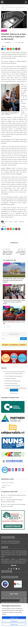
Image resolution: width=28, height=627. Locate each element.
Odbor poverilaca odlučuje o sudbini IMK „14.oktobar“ (8, 252)
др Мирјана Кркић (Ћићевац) (12, 385)
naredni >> (3, 487)
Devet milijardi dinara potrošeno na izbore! (20, 252)
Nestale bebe (21, 221)
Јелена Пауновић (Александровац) (13, 376)
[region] (14, 615)
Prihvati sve (14, 618)
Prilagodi (14, 621)
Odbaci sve (14, 624)
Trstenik (3, 223)
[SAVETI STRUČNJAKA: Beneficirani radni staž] (14, 313)
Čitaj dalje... (14, 565)
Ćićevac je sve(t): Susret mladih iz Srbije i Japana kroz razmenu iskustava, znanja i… (14, 302)
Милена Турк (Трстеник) (11, 383)
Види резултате (14, 393)
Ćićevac (10, 221)
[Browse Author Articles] (14, 237)
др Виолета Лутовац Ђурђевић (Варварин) (15, 388)
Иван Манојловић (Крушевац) (12, 380)
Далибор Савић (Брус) (10, 378)
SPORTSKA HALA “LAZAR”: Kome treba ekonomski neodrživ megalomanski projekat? (13, 280)
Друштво (4, 30)
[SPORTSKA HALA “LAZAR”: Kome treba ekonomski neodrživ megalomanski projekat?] (14, 270)
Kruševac (16, 221)
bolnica (6, 221)
